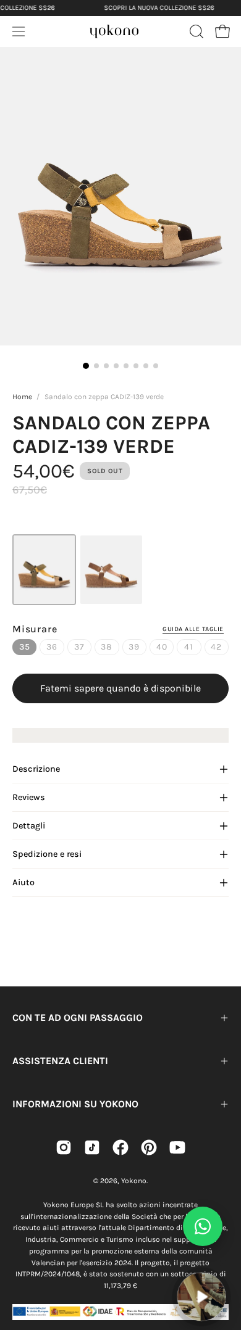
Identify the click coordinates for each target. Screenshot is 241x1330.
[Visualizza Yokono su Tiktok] (92, 1147)
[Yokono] (114, 29)
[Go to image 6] (135, 365)
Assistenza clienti (60, 1061)
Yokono (133, 1180)
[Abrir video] (201, 1296)
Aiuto (23, 882)
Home (22, 396)
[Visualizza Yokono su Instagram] (63, 1147)
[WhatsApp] (202, 1226)
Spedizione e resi (47, 854)
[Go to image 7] (145, 365)
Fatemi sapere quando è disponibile (120, 688)
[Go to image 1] (86, 366)
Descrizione (36, 769)
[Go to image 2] (96, 365)
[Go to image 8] (155, 365)
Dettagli (28, 825)
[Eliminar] (223, 1265)
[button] (195, 31)
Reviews (28, 797)
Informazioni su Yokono (75, 1104)
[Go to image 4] (116, 365)
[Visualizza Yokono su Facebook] (120, 1147)
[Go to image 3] (106, 365)
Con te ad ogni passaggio (77, 1017)
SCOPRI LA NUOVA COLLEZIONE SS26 (159, 8)
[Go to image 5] (126, 365)
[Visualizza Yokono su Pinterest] (149, 1147)
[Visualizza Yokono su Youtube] (177, 1147)
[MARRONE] (111, 569)
